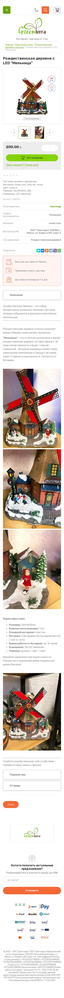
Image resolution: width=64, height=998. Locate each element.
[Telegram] (51, 250)
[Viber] (55, 250)
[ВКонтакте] (42, 250)
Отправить (32, 890)
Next (50, 133)
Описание (16, 295)
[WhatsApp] (59, 250)
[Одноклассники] (47, 250)
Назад (10, 804)
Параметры (18, 774)
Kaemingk (55, 206)
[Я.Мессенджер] (38, 250)
